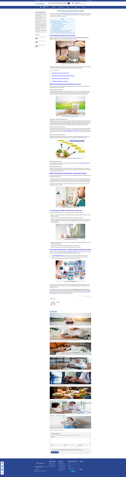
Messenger (2, 470)
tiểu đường (63, 14)
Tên (52, 445)
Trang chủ (41, 7)
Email (65, 445)
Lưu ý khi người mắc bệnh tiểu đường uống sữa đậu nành (59, 31)
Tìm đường (2, 464)
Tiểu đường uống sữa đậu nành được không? (58, 20)
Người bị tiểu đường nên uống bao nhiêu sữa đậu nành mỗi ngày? (61, 30)
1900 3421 (77, 3)
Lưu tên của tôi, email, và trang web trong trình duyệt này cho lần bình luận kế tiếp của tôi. (67, 449)
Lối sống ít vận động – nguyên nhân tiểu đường (40, 15)
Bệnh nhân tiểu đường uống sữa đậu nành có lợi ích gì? (59, 22)
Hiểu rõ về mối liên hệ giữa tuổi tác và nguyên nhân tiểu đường (40, 25)
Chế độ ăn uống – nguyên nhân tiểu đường (40, 31)
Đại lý (76, 7)
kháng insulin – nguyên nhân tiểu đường (40, 28)
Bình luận (53, 436)
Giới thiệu (53, 7)
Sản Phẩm (38, 0)
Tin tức (36, 0)
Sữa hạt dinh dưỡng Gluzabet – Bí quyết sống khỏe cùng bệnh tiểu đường (62, 32)
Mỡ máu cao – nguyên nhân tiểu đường (57, 415)
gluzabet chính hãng (58, 255)
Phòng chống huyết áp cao (56, 28)
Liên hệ (83, 7)
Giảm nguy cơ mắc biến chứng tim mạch (58, 24)
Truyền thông (61, 7)
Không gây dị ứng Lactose (56, 29)
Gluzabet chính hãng (45, 7)
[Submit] (69, 3)
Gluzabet (66, 285)
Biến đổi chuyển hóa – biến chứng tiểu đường (40, 18)
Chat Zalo (2, 467)
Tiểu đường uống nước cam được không (60, 73)
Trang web (80, 445)
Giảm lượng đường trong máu (56, 23)
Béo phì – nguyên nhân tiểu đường (56, 430)
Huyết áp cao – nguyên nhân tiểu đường (40, 21)
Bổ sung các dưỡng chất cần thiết (57, 26)
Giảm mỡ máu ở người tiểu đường (57, 25)
